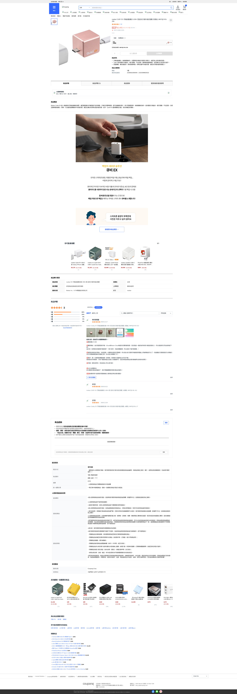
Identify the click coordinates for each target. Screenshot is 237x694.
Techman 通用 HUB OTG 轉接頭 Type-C (62, 636)
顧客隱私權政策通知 (83, 676)
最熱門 (88, 313)
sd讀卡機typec (132, 628)
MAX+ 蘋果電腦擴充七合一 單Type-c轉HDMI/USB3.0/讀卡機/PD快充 (69, 646)
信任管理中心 (71, 676)
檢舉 (164, 452)
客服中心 (180, 1)
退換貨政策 (63, 676)
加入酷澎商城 (123, 676)
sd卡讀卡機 (62, 628)
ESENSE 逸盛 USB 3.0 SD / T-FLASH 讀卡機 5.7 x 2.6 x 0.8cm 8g (68, 669)
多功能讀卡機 (86, 16)
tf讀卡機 (83, 628)
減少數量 (118, 53)
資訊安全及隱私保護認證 (111, 676)
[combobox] (166, 313)
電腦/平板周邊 (66, 16)
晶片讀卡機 (115, 628)
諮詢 (166, 422)
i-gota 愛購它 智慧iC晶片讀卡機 (60, 660)
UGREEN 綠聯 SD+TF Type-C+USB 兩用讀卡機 (64, 653)
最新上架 (95, 313)
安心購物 (92, 676)
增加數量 (118, 54)
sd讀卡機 (69, 628)
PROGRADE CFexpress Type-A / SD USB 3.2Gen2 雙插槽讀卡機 (68, 655)
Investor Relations (39, 676)
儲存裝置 (74, 16)
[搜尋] (171, 8)
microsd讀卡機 (90, 628)
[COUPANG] (88, 684)
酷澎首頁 (53, 16)
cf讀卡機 (98, 628)
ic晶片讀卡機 (123, 628)
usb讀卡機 (76, 628)
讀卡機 (79, 16)
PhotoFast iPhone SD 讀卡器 (59, 650)
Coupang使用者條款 (52, 676)
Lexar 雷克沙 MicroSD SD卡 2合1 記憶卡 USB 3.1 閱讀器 (66, 664)
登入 (170, 1)
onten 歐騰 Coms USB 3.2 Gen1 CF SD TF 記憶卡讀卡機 (66, 643)
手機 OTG (53, 619)
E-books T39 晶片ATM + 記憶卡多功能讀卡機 (63, 666)
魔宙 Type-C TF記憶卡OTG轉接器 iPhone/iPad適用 (65, 648)
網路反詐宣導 (132, 676)
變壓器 (64, 619)
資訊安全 (99, 676)
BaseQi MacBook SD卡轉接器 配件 (61, 641)
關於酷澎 (30, 676)
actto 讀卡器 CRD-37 (57, 662)
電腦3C (59, 16)
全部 (81, 7)
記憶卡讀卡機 (54, 628)
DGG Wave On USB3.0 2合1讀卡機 (61, 639)
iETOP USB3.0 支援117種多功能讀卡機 (62, 657)
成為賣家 (185, 1)
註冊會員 (174, 1)
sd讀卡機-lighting (106, 628)
